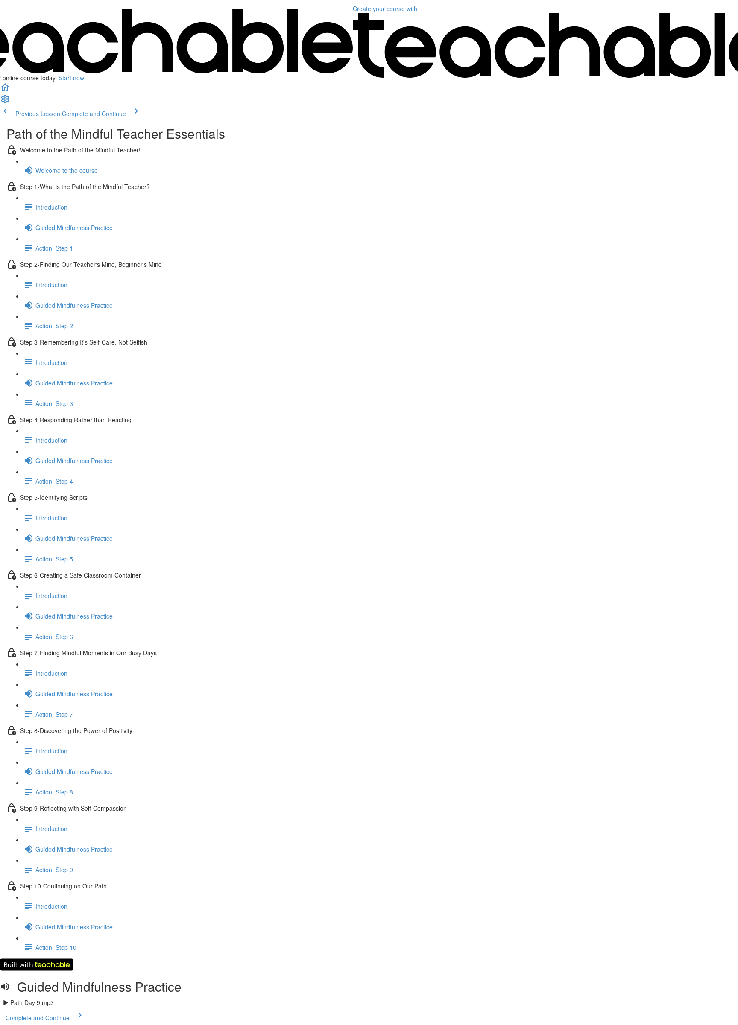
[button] (5, 89)
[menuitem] (5, 101)
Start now (71, 77)
